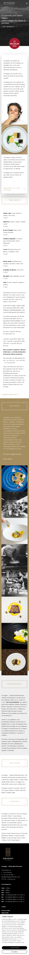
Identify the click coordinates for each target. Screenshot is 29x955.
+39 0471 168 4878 (8, 874)
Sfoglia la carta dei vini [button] (9, 394)
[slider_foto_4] (15, 636)
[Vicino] (27, 916)
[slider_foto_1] (15, 479)
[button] (27, 3)
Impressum (4, 912)
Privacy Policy (5, 910)
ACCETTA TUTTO (14, 947)
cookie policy (20, 939)
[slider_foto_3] (15, 610)
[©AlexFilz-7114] (15, 584)
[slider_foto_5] (15, 663)
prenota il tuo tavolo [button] (11, 189)
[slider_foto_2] (15, 531)
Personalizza (14, 951)
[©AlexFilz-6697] (15, 505)
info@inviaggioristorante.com (10, 877)
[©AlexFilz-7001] (15, 558)
